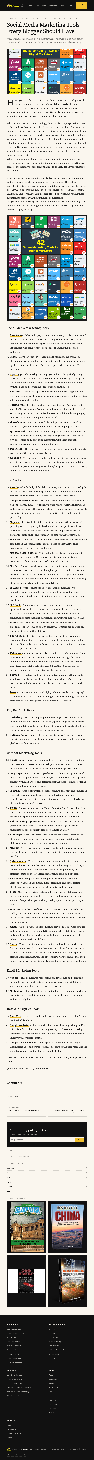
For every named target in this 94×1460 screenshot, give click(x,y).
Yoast (13, 692)
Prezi (13, 892)
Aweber (14, 977)
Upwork (14, 675)
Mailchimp (16, 991)
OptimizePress (18, 735)
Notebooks (53, 1404)
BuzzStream (17, 760)
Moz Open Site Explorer (23, 553)
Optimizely (16, 717)
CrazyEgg (15, 790)
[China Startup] (26, 1281)
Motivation (53, 1379)
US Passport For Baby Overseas (19, 1387)
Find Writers (53, 1337)
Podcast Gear (54, 1333)
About (63, 5)
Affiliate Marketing (14, 1358)
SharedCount (17, 422)
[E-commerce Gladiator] (26, 1227)
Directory (52, 1408)
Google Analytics (19, 1025)
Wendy (9, 1425)
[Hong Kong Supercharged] (67, 1281)
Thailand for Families (15, 1433)
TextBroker (17, 622)
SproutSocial (17, 431)
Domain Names (54, 1346)
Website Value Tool (56, 1350)
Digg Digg (15, 374)
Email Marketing (13, 1354)
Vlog (44, 5)
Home (30, 5)
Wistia (13, 926)
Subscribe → (81, 5)
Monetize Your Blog (14, 1362)
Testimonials (54, 1387)
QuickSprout (17, 405)
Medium (14, 848)
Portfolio (52, 1358)
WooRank (15, 458)
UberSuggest (17, 636)
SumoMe (15, 909)
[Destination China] (67, 1227)
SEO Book (15, 605)
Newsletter (53, 5)
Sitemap (84, 1449)
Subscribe (11, 1438)
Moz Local (15, 539)
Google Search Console (23, 1042)
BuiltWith (15, 1016)
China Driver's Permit (15, 1379)
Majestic (15, 522)
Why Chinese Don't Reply (16, 1396)
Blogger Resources (14, 1337)
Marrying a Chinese (14, 1375)
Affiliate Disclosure (57, 1449)
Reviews (52, 1383)
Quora (13, 944)
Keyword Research (14, 1346)
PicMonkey (16, 878)
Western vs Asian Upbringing (18, 1392)
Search (51, 1412)
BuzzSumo (16, 335)
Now (70, 5)
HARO (13, 808)
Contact (52, 1392)
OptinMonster (18, 861)
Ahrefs (14, 487)
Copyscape (16, 773)
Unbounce (16, 653)
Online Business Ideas (15, 1333)
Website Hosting (55, 1342)
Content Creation (13, 1342)
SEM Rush (15, 587)
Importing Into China (14, 1383)
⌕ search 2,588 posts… (19, 1156)
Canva (13, 357)
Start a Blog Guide (14, 1329)
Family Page (11, 1429)
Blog (37, 5)
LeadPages (16, 834)
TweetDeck (16, 449)
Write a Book (54, 1354)
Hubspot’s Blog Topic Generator (28, 821)
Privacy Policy (73, 1449)
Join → (79, 1140)
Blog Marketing (12, 1350)
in (20, 1455)
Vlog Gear (53, 1329)
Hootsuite (15, 391)
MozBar (14, 566)
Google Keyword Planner (24, 500)
